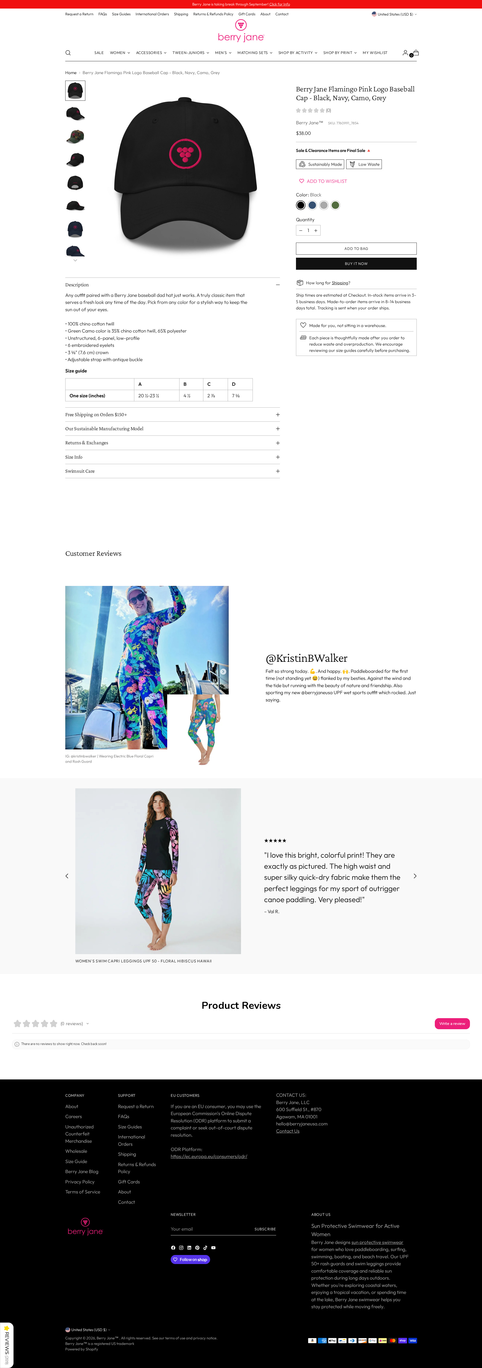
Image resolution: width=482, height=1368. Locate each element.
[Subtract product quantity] (300, 230)
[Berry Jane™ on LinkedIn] (190, 1248)
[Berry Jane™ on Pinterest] (198, 1248)
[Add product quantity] (315, 230)
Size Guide (76, 1161)
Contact (126, 1202)
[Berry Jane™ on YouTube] (214, 1248)
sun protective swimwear (377, 1242)
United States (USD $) (395, 14)
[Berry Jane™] (241, 31)
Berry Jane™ (309, 122)
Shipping (340, 282)
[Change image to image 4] (75, 160)
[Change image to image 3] (75, 137)
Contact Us (287, 1131)
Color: (308, 195)
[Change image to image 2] (75, 114)
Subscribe (265, 1229)
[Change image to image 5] (75, 183)
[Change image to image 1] (75, 91)
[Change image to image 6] (75, 206)
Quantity (305, 219)
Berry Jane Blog (81, 1171)
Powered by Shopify (81, 1349)
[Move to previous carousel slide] (401, 522)
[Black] (301, 205)
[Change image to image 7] (75, 229)
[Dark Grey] (324, 205)
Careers (73, 1116)
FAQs (123, 1116)
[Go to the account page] (403, 53)
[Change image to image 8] (75, 252)
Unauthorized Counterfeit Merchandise (79, 1134)
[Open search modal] (68, 53)
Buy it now (356, 263)
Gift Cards (129, 1182)
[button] (88, 1024)
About (71, 1106)
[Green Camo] (335, 205)
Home (71, 72)
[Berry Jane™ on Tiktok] (206, 1248)
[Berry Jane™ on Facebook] (174, 1248)
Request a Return (136, 1106)
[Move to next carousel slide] (412, 521)
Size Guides (130, 1127)
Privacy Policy (80, 1182)
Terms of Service (82, 1192)
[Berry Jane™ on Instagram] (182, 1248)
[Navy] (312, 205)
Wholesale (76, 1151)
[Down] (75, 260)
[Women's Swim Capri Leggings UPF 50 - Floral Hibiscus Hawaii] (158, 871)
